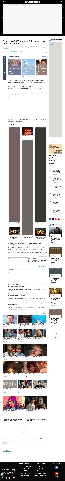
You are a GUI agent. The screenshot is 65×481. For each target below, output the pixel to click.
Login (45, 438)
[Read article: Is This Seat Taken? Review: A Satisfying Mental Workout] (55, 149)
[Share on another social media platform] (4, 78)
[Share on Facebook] (4, 57)
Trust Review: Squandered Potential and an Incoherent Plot (57, 186)
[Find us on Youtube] (59, 219)
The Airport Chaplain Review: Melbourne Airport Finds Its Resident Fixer (57, 194)
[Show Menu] (3, 2)
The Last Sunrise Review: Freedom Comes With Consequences (56, 202)
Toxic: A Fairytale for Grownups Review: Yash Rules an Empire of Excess (57, 178)
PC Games (10, 53)
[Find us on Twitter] (53, 219)
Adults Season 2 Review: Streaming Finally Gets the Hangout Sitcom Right (55, 299)
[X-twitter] (56, 470)
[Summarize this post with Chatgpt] (4, 72)
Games (7, 38)
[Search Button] (61, 2)
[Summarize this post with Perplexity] (4, 75)
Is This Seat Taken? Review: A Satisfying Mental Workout (52, 159)
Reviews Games (54, 275)
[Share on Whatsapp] (4, 66)
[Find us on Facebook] (50, 219)
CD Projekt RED (20, 80)
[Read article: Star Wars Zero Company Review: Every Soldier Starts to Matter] (55, 272)
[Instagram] (56, 476)
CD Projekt (20, 307)
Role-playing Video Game (13, 309)
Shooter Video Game (23, 309)
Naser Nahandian (14, 51)
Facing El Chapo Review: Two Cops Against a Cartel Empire (56, 210)
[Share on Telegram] (4, 69)
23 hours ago (53, 264)
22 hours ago (53, 244)
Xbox (18, 53)
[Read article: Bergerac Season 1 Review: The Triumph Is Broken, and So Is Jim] (55, 313)
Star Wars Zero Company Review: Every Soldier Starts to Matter (55, 279)
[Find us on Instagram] (56, 219)
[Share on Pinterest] (4, 63)
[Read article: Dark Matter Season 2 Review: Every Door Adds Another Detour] (55, 252)
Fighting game (41, 307)
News (7, 53)
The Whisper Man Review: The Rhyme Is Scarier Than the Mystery (55, 239)
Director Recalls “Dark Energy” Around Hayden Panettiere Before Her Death (57, 170)
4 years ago (21, 51)
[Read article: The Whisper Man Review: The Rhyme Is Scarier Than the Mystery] (55, 232)
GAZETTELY (32, 2)
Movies (52, 235)
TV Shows (52, 255)
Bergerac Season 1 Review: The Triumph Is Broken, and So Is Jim (55, 320)
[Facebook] (56, 467)
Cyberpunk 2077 (34, 307)
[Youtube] (56, 473)
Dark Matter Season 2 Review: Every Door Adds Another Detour (55, 259)
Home (4, 38)
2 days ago (53, 284)
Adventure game (14, 307)
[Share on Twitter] (4, 60)
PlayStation (10, 38)
